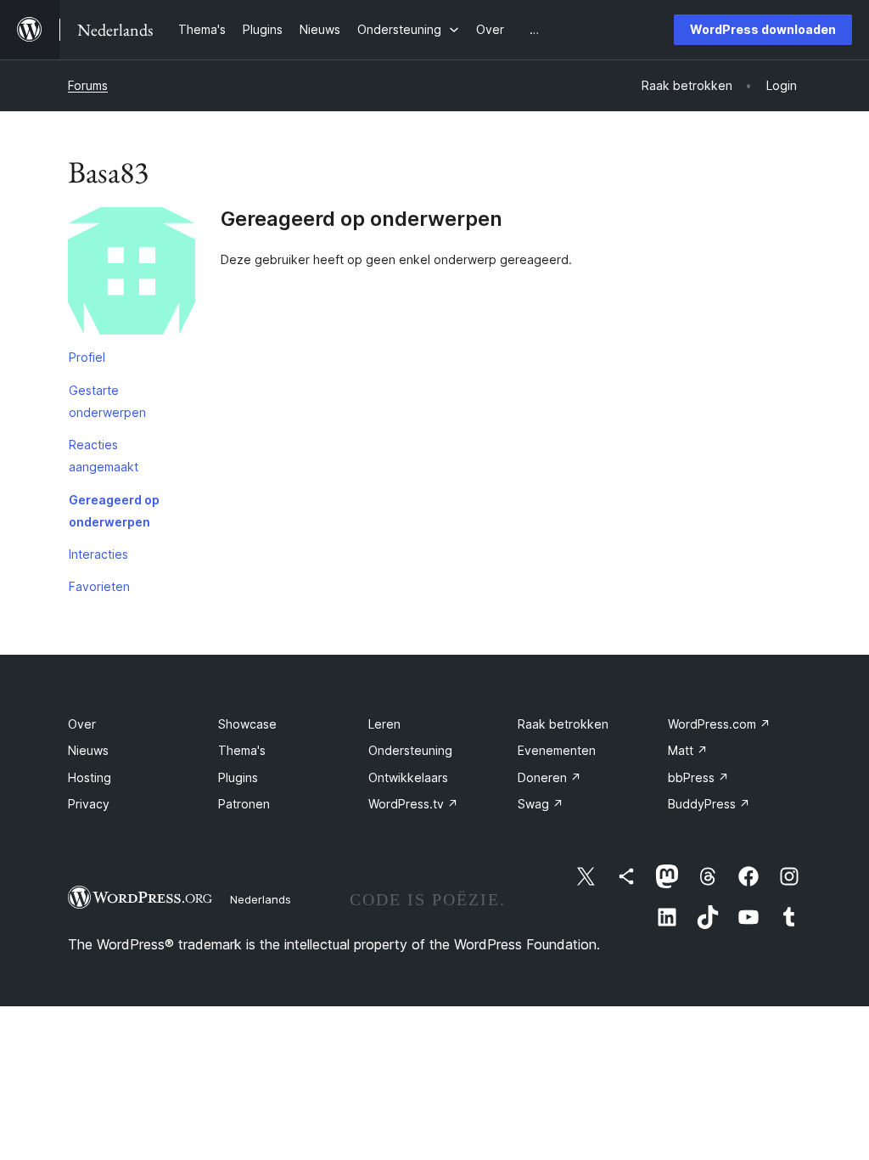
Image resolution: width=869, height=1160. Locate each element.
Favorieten (99, 586)
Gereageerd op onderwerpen (114, 511)
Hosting (89, 777)
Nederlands (260, 899)
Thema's (242, 750)
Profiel (87, 357)
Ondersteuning (410, 750)
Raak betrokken (563, 724)
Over (82, 724)
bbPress (698, 777)
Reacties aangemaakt (103, 455)
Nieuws (88, 750)
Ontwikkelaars (408, 777)
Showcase (247, 724)
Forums (88, 85)
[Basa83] (131, 274)
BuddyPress (709, 804)
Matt (688, 750)
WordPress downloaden (763, 29)
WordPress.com (719, 724)
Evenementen (557, 750)
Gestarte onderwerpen (107, 401)
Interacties (98, 554)
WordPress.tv (413, 804)
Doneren (549, 777)
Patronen (244, 804)
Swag (540, 804)
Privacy (88, 804)
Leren (384, 724)
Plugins (238, 777)
